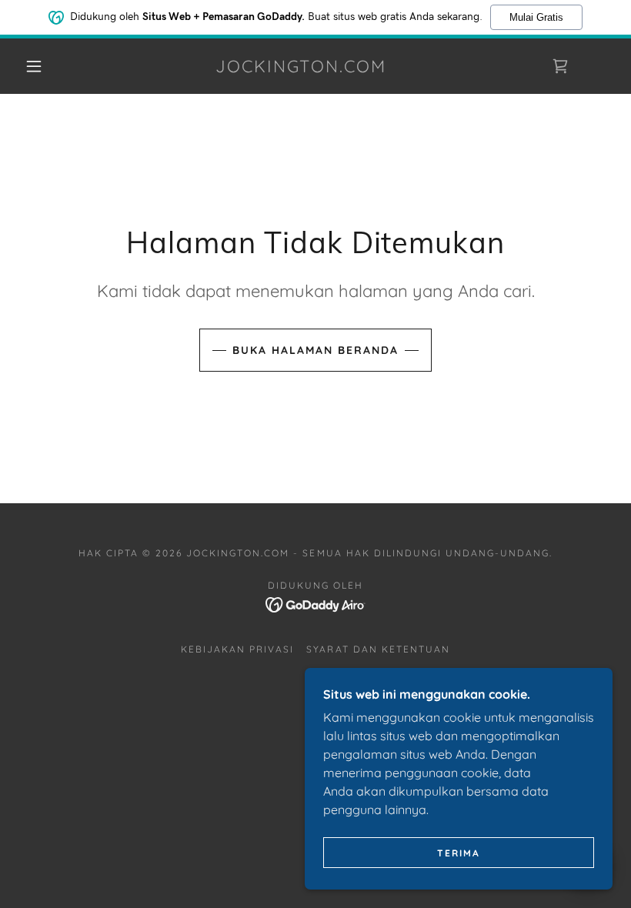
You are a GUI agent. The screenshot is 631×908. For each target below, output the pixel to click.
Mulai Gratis (536, 17)
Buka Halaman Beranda (315, 350)
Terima (458, 853)
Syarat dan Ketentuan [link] (377, 649)
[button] (33, 66)
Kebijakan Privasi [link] (237, 649)
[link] (301, 67)
